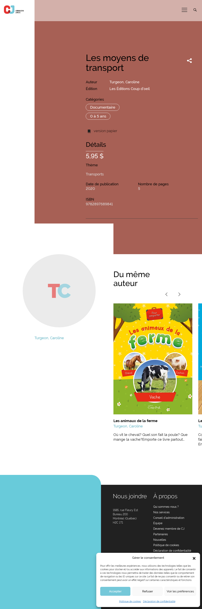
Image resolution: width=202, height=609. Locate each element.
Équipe (157, 523)
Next (179, 294)
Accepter (115, 591)
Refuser (147, 591)
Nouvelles (159, 539)
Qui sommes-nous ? (166, 506)
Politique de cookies (130, 601)
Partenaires (160, 534)
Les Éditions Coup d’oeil (129, 89)
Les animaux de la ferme (135, 421)
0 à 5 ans (98, 116)
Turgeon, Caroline (124, 82)
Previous (166, 294)
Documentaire (102, 107)
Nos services (161, 512)
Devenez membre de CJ (168, 528)
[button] (194, 558)
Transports (95, 174)
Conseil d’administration (168, 517)
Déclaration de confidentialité (159, 601)
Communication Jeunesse (14, 9)
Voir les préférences (180, 591)
